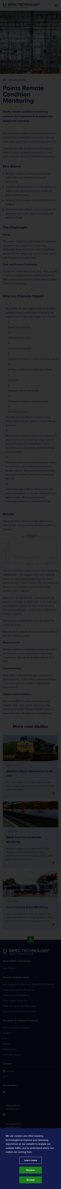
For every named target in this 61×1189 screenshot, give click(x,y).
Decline (30, 1170)
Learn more (30, 1160)
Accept (30, 1180)
